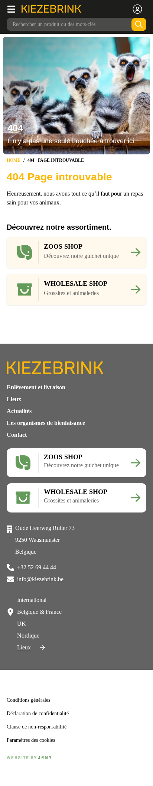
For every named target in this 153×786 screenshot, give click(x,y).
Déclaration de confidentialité (41, 725)
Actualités (19, 417)
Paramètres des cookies (35, 752)
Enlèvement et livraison (36, 393)
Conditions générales (31, 712)
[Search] (138, 24)
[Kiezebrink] (51, 9)
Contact (17, 441)
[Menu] (14, 9)
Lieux (14, 405)
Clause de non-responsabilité (41, 739)
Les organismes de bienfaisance (46, 429)
